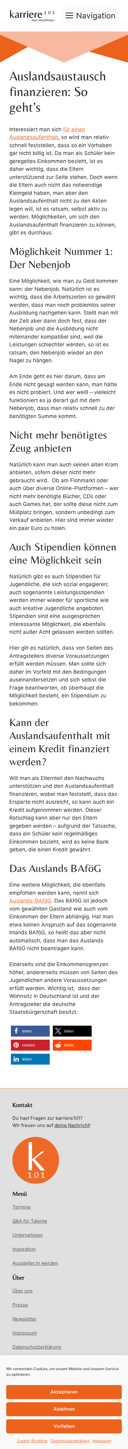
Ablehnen (64, 1409)
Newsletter (24, 1319)
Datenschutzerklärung (70, 1440)
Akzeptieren (64, 1392)
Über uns (22, 1291)
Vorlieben (64, 1426)
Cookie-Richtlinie (32, 1440)
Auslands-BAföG (30, 901)
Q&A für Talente (29, 1221)
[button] (30, 1031)
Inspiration (24, 1249)
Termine (21, 1207)
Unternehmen (27, 1235)
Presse (20, 1305)
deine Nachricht (71, 1125)
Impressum (102, 1440)
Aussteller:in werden (35, 1263)
